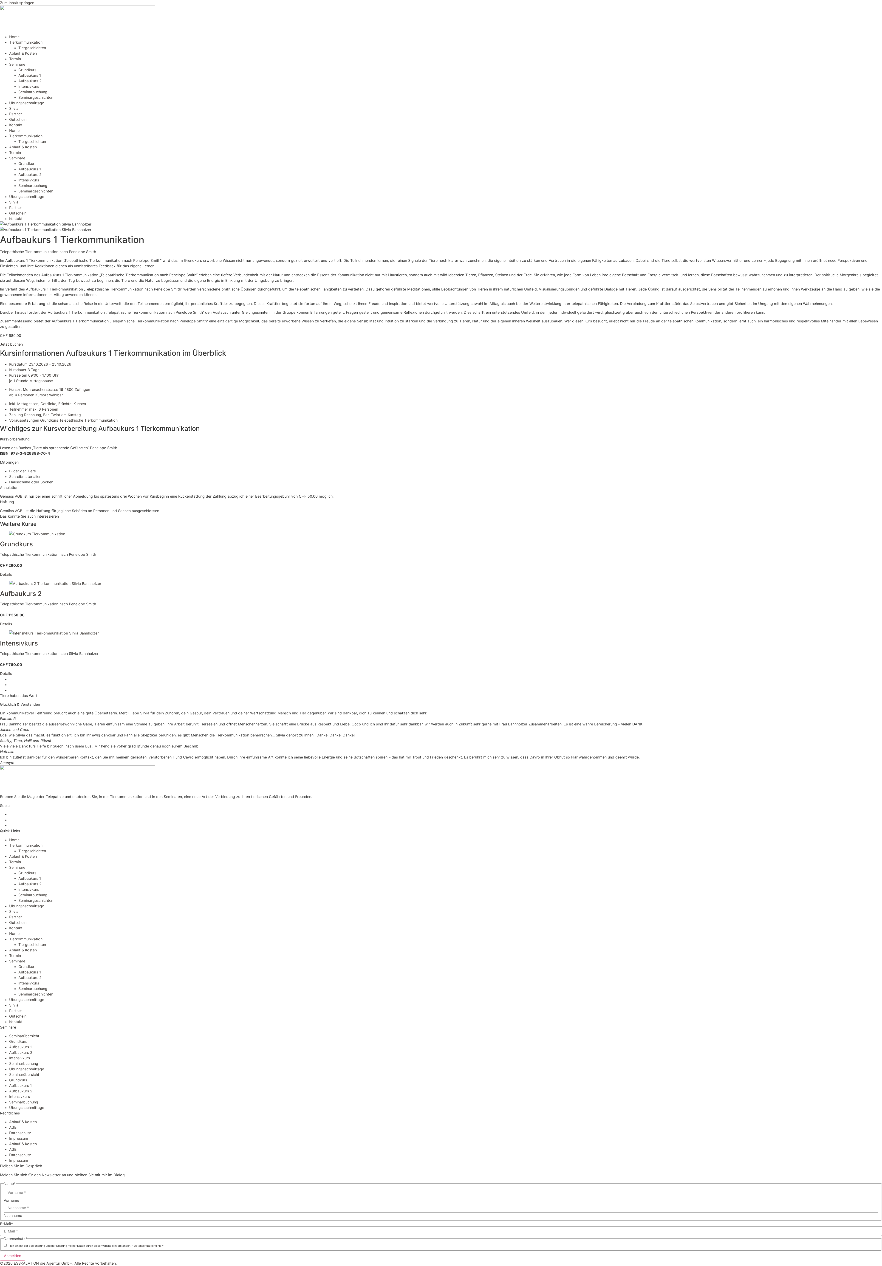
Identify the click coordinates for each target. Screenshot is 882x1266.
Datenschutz (20, 1133)
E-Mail (6, 1224)
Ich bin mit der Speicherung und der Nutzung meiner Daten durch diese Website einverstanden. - (87, 1245)
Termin (15, 58)
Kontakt (16, 125)
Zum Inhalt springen (17, 2)
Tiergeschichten (32, 47)
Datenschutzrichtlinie (147, 1245)
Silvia (13, 108)
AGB (18, 496)
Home (14, 36)
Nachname (13, 1215)
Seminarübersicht (24, 1036)
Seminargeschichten (35, 97)
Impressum (18, 1138)
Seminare (17, 64)
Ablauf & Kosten (23, 53)
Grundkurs (27, 70)
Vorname (11, 1200)
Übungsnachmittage (26, 103)
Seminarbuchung (32, 92)
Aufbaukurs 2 (30, 81)
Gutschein (17, 119)
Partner (15, 114)
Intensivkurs (28, 86)
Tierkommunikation (25, 42)
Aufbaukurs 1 (29, 75)
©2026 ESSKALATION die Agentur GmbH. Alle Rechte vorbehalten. (58, 1263)
